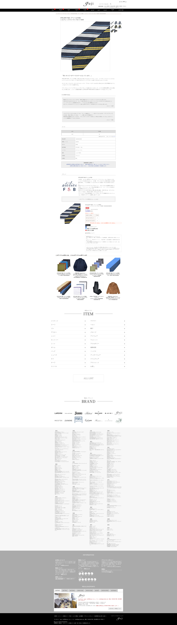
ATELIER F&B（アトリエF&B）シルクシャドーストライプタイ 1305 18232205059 (64, 297)
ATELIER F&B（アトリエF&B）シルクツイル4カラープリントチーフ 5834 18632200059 (64, 274)
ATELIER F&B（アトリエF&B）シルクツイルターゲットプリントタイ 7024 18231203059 (113, 274)
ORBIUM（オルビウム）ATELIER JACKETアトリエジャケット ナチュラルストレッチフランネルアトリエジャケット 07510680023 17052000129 (80, 275)
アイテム (65, 13)
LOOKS (76, 9)
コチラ (114, 136)
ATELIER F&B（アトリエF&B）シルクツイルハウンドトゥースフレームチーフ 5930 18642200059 (80, 298)
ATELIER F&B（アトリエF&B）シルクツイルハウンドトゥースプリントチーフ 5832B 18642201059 (97, 275)
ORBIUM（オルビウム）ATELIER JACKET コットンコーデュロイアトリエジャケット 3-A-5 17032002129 (113, 298)
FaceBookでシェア (92, 226)
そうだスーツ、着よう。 (114, 7)
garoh (99, 10)
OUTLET (120, 10)
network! (105, 10)
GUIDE (112, 9)
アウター (124, 6)
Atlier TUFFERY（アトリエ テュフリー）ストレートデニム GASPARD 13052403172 (97, 298)
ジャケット (106, 7)
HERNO (117, 6)
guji (105, 6)
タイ (69, 13)
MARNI (120, 6)
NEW (53, 10)
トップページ (59, 13)
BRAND (60, 9)
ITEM (69, 9)
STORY (85, 9)
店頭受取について (90, 233)
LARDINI (108, 6)
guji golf (92, 10)
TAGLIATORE (112, 6)
